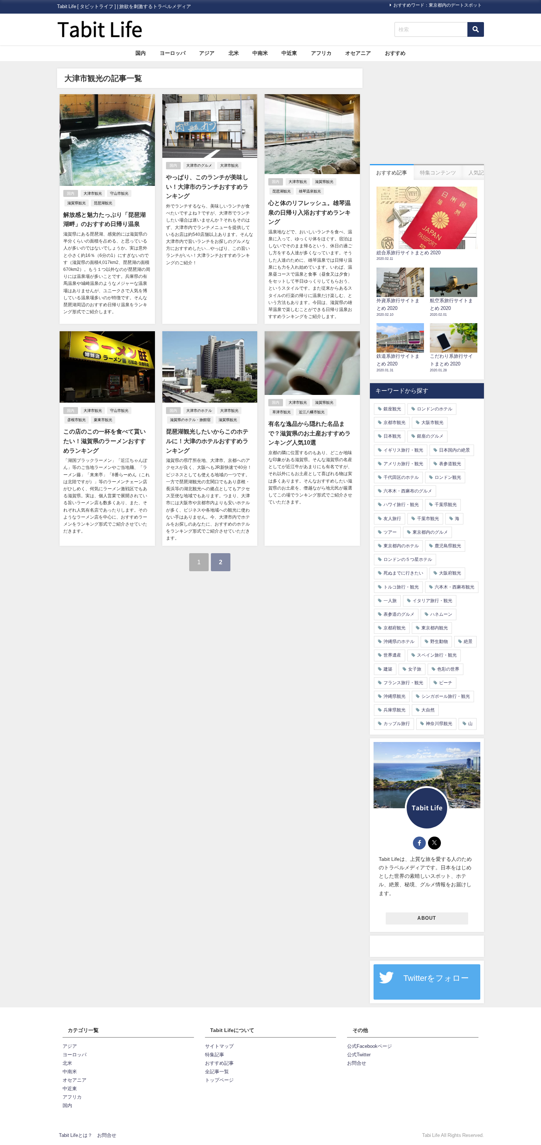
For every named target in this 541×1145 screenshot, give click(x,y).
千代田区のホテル (401, 477)
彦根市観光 (76, 419)
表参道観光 (450, 464)
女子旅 (414, 669)
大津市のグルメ (199, 165)
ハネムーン (441, 614)
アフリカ (321, 53)
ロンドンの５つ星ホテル (407, 559)
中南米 (260, 53)
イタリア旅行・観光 (432, 600)
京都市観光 (394, 422)
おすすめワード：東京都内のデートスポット (437, 5)
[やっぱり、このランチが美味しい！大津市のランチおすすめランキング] (210, 209)
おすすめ (395, 53)
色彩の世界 (448, 669)
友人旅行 (392, 518)
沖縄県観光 (394, 696)
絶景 (468, 641)
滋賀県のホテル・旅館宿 (190, 419)
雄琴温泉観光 (310, 191)
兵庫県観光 (394, 710)
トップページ (219, 1080)
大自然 (428, 710)
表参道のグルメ (398, 614)
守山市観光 (119, 193)
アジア (207, 53)
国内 (140, 53)
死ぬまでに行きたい (403, 573)
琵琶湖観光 (103, 203)
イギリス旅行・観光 (403, 450)
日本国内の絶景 (454, 450)
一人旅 (390, 600)
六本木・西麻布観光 (454, 587)
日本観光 (392, 436)
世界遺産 (392, 655)
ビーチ (445, 683)
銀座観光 (392, 409)
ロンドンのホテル (434, 409)
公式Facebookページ (369, 1046)
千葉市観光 (428, 518)
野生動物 (439, 641)
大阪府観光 (450, 573)
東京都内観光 (434, 628)
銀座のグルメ (430, 436)
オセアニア (358, 53)
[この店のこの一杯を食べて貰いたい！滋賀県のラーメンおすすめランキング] (107, 438)
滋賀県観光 (76, 203)
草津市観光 (281, 412)
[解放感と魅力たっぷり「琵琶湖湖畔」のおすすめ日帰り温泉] (107, 209)
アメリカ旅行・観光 (403, 464)
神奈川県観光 (439, 723)
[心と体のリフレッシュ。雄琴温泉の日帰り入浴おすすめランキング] (312, 209)
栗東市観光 (103, 419)
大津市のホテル (199, 410)
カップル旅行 (396, 723)
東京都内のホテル (401, 546)
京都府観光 (394, 628)
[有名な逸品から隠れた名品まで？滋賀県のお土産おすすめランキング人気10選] (312, 438)
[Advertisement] (427, 114)
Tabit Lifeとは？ (75, 1135)
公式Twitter (359, 1054)
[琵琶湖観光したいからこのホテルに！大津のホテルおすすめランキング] (210, 438)
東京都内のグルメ (430, 532)
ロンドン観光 (448, 477)
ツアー (390, 532)
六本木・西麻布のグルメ (407, 491)
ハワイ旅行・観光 (401, 504)
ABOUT (426, 918)
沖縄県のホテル (398, 641)
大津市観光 (93, 193)
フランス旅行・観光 (403, 683)
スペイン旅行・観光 (437, 655)
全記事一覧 (217, 1071)
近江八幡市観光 (312, 412)
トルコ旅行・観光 (401, 587)
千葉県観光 (446, 504)
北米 (234, 53)
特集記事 (214, 1054)
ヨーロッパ (172, 53)
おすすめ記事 (219, 1063)
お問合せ (356, 1063)
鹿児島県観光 (448, 546)
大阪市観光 (432, 422)
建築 (387, 669)
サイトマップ (219, 1046)
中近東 (289, 53)
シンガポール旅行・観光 (445, 696)
